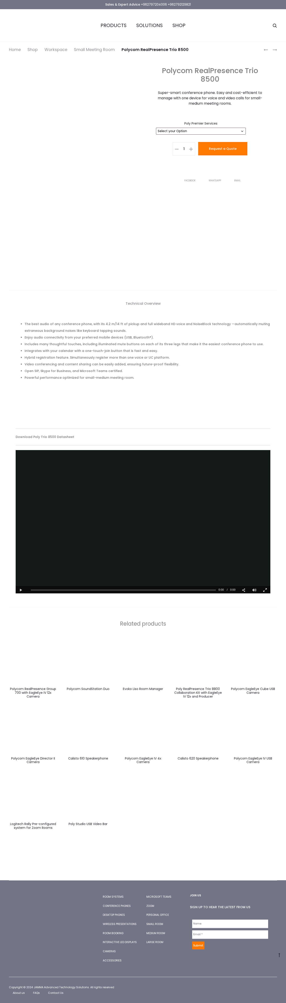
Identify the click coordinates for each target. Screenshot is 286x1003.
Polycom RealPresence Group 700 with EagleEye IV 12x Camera (33, 693)
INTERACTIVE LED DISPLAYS (120, 942)
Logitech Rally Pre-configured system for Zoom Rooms (33, 826)
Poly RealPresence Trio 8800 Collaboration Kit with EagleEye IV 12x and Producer (198, 693)
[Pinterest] (276, 987)
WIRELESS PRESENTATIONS (120, 924)
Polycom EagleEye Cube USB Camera (253, 691)
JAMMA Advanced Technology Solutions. (62, 987)
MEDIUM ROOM (155, 933)
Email (237, 180)
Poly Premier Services (200, 123)
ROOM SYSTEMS (113, 897)
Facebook (190, 180)
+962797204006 (154, 4)
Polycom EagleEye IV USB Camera (253, 760)
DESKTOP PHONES (114, 915)
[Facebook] (246, 987)
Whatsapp (215, 180)
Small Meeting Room (94, 49)
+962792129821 (179, 4)
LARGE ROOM (154, 942)
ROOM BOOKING (113, 933)
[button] (177, 149)
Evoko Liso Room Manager (143, 689)
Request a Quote (223, 148)
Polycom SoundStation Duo (88, 689)
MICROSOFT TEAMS (158, 897)
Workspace (55, 49)
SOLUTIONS (149, 25)
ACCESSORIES (112, 960)
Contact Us (55, 993)
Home (15, 49)
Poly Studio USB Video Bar (88, 824)
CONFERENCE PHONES (117, 906)
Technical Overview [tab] (143, 303)
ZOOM (150, 906)
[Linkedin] (266, 987)
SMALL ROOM (154, 924)
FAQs (36, 993)
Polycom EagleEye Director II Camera (33, 760)
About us (19, 993)
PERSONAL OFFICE (157, 915)
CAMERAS (109, 951)
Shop (178, 25)
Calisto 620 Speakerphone (198, 758)
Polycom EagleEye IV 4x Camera (143, 760)
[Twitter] (256, 987)
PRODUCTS (113, 25)
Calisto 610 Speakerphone (88, 758)
